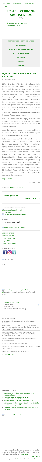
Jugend (9, 3)
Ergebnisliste (7, 179)
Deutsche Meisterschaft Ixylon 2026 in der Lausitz (19, 400)
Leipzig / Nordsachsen (9, 243)
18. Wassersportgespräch (11, 302)
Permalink (20, 187)
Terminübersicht (9, 212)
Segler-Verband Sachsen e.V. (21, 13)
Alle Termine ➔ (6, 354)
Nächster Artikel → (32, 198)
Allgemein (12, 187)
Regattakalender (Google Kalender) (21, 49)
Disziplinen (17, 3)
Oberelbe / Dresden (8, 235)
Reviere (31, 3)
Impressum (25, 454)
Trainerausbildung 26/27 (21, 53)
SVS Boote (21, 61)
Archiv (4, 222)
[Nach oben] (35, 456)
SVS (4, 3)
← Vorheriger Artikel (10, 195)
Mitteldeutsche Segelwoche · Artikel (21, 41)
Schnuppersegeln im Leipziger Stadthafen (16, 397)
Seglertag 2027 (21, 45)
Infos (5, 6)
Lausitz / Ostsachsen (8, 238)
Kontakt (21, 65)
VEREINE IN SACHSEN (8, 233)
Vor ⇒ (12, 354)
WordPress (20, 459)
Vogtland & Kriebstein (8, 241)
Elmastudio (37, 459)
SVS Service (21, 57)
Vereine (25, 3)
